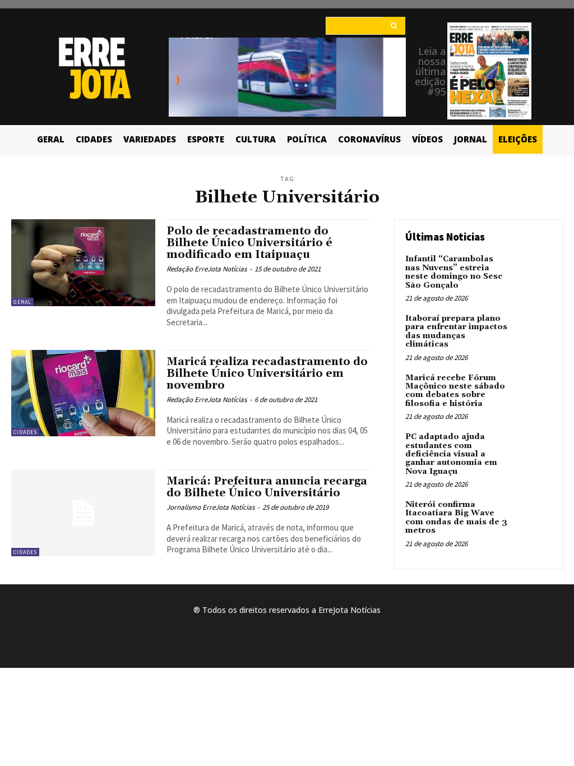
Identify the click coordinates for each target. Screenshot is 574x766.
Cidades (25, 432)
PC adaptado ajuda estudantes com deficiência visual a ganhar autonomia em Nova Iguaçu (451, 454)
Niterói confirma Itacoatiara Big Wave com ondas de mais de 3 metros (456, 518)
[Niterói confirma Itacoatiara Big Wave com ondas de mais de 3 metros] (532, 518)
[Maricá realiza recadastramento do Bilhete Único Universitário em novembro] (83, 393)
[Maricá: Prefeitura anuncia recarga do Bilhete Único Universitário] (83, 512)
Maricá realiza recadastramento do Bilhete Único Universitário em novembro (267, 373)
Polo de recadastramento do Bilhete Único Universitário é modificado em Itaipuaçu (249, 242)
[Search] (393, 26)
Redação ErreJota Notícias (206, 269)
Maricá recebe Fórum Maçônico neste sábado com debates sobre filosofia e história (455, 391)
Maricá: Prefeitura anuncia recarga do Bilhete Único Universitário (266, 487)
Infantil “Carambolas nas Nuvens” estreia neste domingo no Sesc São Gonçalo (453, 272)
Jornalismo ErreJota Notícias (210, 507)
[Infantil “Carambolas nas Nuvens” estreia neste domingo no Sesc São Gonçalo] (532, 272)
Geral (22, 302)
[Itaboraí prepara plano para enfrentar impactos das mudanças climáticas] (532, 331)
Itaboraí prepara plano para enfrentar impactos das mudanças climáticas (456, 331)
